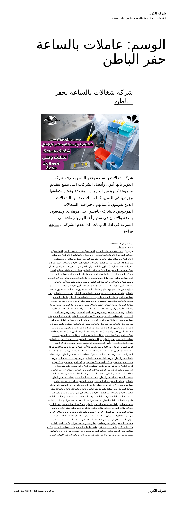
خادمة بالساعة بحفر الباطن (90, 305)
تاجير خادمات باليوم (117, 289)
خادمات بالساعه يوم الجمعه (113, 301)
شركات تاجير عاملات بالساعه (119, 335)
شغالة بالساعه (117, 381)
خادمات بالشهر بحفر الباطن (87, 301)
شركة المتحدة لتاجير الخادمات (82, 343)
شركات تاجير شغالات (61, 331)
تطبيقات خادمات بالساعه (112, 293)
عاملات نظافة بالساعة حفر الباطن (102, 404)
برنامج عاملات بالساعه (78, 282)
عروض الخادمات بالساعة (91, 412)
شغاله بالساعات (102, 381)
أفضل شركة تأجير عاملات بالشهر (79, 251)
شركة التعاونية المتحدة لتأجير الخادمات (115, 343)
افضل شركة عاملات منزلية (69, 270)
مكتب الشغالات (125, 427)
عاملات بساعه (126, 396)
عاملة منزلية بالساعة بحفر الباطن (74, 408)
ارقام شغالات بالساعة (61, 255)
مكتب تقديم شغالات (108, 427)
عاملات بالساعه (60, 392)
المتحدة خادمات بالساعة (105, 274)
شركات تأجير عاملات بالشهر (78, 327)
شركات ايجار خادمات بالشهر (99, 324)
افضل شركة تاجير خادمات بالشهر (71, 266)
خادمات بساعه (66, 301)
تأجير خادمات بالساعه (114, 285)
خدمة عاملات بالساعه (94, 308)
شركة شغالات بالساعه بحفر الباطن (78, 354)
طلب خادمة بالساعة (91, 385)
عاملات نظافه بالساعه (122, 408)
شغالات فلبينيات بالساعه (86, 377)
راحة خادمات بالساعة (73, 308)
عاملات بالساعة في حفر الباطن (83, 392)
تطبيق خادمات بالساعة (95, 289)
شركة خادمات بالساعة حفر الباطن (96, 350)
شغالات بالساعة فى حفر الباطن (66, 370)
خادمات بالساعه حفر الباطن (82, 297)
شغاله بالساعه (86, 381)
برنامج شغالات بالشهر (100, 282)
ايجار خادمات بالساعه (83, 274)
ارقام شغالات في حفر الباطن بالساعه (108, 263)
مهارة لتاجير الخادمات (123, 435)
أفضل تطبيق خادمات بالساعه (109, 251)
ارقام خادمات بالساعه (106, 255)
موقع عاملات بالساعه (80, 435)
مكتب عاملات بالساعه (102, 431)
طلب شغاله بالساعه (71, 385)
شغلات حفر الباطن (111, 385)
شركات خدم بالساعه (70, 335)
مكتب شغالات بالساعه (64, 427)
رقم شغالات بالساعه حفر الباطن (87, 316)
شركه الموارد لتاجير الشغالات (103, 366)
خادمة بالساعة (111, 305)
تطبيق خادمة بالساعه (74, 289)
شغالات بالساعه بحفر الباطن (119, 373)
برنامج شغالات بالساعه (122, 282)
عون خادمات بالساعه (97, 419)
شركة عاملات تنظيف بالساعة (99, 358)
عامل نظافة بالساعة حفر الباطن (103, 389)
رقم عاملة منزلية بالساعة (87, 320)
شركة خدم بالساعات (69, 350)
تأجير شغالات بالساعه (93, 285)
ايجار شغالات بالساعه (62, 274)
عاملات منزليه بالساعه (67, 400)
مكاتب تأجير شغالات (107, 423)
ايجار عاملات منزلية (104, 278)
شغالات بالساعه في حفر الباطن (90, 373)
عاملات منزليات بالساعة (90, 400)
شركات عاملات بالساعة (91, 339)
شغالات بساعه (67, 373)
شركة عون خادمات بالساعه (71, 358)
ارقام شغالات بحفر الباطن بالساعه (84, 259)
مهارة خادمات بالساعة (61, 431)
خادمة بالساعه (70, 305)
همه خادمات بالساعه (58, 435)
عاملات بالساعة (79, 389)
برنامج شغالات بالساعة (58, 278)
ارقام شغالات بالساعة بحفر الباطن (117, 259)
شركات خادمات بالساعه (92, 335)
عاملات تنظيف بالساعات (91, 396)
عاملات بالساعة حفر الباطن (112, 392)
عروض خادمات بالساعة (68, 412)
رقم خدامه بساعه (116, 312)
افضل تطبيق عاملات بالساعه (76, 263)
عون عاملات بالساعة (76, 419)
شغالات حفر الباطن (108, 377)
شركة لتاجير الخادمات (75, 362)
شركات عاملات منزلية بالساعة (64, 339)
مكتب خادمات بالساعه (86, 427)
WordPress (31, 490)
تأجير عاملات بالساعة (71, 285)
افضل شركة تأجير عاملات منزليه (103, 266)
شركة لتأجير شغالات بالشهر (99, 362)
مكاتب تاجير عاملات (60, 423)
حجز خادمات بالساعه (63, 293)
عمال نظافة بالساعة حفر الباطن (75, 415)
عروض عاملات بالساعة (102, 415)
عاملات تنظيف (111, 396)
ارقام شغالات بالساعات (84, 255)
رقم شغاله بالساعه (62, 316)
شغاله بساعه (127, 385)
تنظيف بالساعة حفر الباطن (87, 293)
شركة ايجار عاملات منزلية (107, 347)
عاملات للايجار (109, 400)
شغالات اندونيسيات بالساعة (75, 366)
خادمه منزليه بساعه (115, 308)
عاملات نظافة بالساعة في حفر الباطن (67, 404)
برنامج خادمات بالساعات (82, 278)
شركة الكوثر (157, 13)
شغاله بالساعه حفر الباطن (66, 381)
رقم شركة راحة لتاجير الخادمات (92, 312)
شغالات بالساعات (91, 370)
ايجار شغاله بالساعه (123, 278)
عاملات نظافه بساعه (101, 408)
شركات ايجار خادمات (123, 324)
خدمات (120, 247)
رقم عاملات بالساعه (110, 320)
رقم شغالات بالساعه (113, 316)
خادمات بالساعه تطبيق (107, 297)
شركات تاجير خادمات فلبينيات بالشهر (89, 331)
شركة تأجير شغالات (84, 347)
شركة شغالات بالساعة (106, 354)
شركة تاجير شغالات (65, 347)
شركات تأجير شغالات (102, 327)
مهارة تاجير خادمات (82, 431)
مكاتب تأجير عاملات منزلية (83, 423)
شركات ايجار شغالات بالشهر (71, 324)
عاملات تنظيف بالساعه (68, 396)
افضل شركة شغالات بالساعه (97, 270)
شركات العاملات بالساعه (62, 320)
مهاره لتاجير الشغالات (101, 435)
